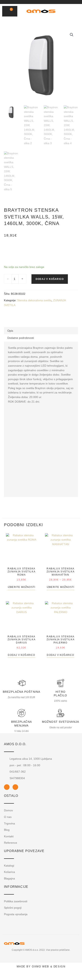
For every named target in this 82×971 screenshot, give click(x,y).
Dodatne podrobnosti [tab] (20, 337)
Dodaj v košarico (50, 279)
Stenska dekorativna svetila (34, 300)
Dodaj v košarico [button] (21, 655)
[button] (67, 11)
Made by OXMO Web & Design (41, 966)
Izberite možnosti (21, 587)
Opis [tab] (10, 330)
